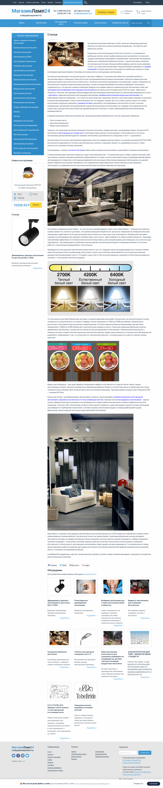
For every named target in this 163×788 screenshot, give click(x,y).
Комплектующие (80, 23)
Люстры (17, 116)
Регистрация (137, 2)
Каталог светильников (27, 35)
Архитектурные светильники (25, 80)
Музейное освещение (22, 153)
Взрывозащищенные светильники (27, 84)
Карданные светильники (23, 75)
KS (24, 761)
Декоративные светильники (25, 98)
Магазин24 (31, 12)
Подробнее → (38, 268)
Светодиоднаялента (61, 23)
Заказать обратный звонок (73, 2)
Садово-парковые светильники (26, 107)
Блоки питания (100, 23)
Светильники (41, 23)
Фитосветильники (21, 135)
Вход (147, 2)
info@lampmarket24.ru (83, 13)
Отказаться (138, 784)
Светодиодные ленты (78, 754)
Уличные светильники (22, 52)
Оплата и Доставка (32, 2)
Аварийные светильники (23, 121)
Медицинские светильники (24, 89)
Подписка (123, 747)
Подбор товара (106, 12)
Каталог (74, 759)
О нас (15, 2)
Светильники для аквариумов (25, 125)
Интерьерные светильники (24, 102)
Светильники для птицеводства (26, 130)
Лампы (21, 23)
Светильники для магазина (24, 71)
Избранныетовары (129, 12)
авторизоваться (89, 574)
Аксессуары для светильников (26, 148)
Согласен (153, 784)
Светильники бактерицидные (25, 139)
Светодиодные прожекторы (25, 61)
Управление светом (120, 23)
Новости (21, 2)
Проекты (50, 2)
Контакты (58, 2)
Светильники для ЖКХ (22, 57)
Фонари (17, 112)
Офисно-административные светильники (25, 41)
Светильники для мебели (24, 144)
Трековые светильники (23, 66)
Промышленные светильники (25, 48)
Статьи (43, 2)
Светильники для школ (23, 93)
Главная (14, 30)
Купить (36, 205)
